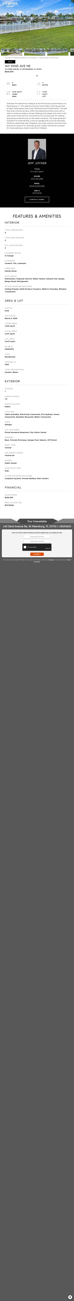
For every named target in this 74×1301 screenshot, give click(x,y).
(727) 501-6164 (37, 179)
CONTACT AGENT (37, 199)
